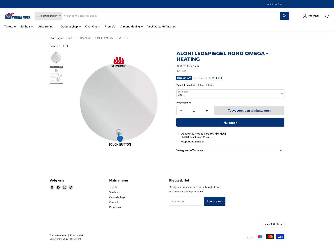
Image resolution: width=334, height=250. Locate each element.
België (274, 4)
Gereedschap (70, 27)
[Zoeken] (284, 16)
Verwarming (46, 27)
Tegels (9, 27)
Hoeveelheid (183, 102)
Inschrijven (215, 201)
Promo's (110, 27)
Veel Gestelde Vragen (161, 27)
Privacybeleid (77, 235)
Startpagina (57, 38)
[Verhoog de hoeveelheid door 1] (206, 110)
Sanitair (25, 27)
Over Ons (91, 27)
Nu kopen (230, 123)
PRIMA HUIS (191, 66)
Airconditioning (130, 27)
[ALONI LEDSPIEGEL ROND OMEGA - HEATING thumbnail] (56, 58)
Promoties (115, 207)
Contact (113, 202)
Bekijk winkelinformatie (192, 141)
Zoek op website (58, 235)
